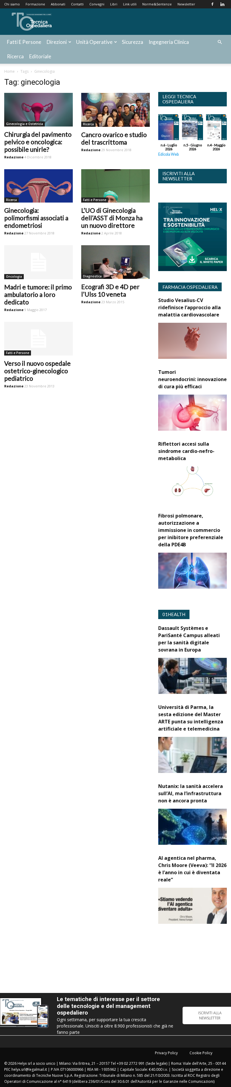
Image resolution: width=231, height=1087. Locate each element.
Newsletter (186, 4)
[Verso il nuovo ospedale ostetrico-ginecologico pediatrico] (38, 339)
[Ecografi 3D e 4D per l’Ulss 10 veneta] (115, 262)
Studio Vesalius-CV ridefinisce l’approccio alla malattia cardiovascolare (189, 307)
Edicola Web (168, 154)
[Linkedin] (222, 4)
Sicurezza (132, 42)
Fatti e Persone (24, 42)
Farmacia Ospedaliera (189, 287)
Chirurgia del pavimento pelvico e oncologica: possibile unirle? (38, 141)
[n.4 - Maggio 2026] (216, 128)
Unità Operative (94, 42)
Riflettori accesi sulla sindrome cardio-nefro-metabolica (186, 451)
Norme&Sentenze (157, 4)
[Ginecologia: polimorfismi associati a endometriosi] (38, 186)
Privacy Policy (166, 1052)
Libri (113, 4)
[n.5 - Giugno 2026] (192, 128)
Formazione (35, 4)
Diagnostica (92, 276)
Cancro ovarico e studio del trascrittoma (114, 138)
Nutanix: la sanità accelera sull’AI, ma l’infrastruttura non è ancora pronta (190, 793)
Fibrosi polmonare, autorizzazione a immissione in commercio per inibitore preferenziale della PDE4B (190, 530)
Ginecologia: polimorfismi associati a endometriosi (36, 217)
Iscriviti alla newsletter (178, 176)
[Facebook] (212, 4)
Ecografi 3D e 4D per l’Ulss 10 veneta (110, 290)
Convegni (96, 4)
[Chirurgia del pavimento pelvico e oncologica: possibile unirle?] (38, 110)
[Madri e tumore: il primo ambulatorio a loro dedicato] (38, 262)
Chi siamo (12, 4)
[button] (219, 42)
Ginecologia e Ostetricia (24, 124)
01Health (173, 614)
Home (9, 71)
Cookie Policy (200, 1052)
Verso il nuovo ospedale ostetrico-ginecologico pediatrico (37, 370)
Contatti (77, 4)
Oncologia (14, 276)
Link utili (130, 4)
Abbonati (58, 4)
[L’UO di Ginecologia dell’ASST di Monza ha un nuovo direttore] (115, 186)
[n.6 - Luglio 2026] (168, 128)
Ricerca (15, 56)
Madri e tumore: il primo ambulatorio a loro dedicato (38, 294)
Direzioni (57, 42)
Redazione (13, 157)
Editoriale (40, 56)
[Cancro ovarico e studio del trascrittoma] (115, 110)
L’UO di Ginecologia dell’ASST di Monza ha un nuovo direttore (112, 217)
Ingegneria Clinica (169, 42)
